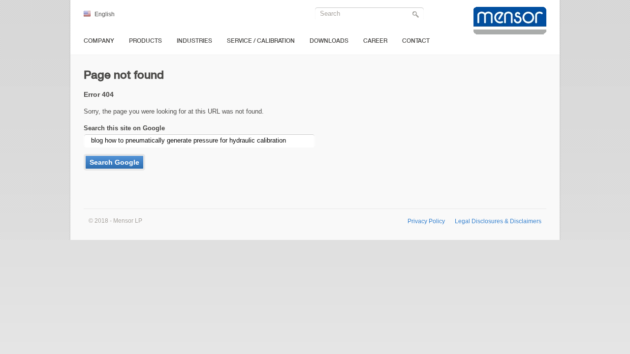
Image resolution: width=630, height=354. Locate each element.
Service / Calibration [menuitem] (261, 40)
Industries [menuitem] (194, 40)
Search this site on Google (124, 128)
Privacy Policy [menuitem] (426, 221)
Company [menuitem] (99, 40)
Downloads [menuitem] (329, 40)
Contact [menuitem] (416, 40)
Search (416, 15)
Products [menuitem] (145, 40)
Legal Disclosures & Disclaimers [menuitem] (498, 221)
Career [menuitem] (375, 40)
